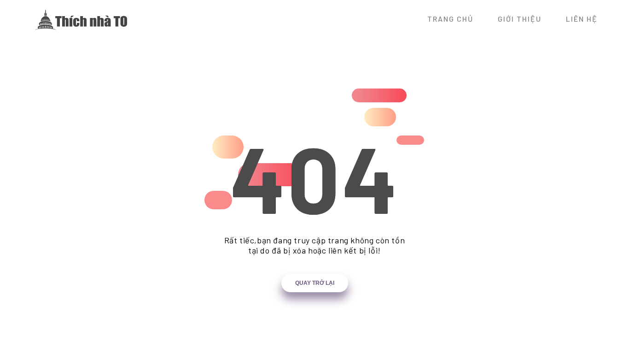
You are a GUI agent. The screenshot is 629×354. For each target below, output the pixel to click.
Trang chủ (450, 18)
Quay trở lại (314, 283)
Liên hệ (582, 18)
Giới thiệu (520, 18)
